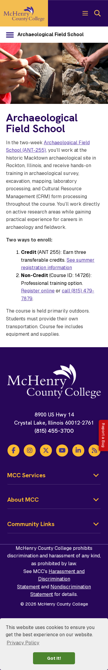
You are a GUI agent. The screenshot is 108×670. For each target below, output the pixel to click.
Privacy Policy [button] (23, 643)
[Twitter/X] (46, 450)
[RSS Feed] (94, 450)
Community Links (31, 524)
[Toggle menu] (85, 13)
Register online (38, 291)
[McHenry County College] (24, 13)
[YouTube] (62, 450)
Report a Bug (103, 435)
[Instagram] (30, 450)
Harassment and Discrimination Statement (51, 579)
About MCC (23, 499)
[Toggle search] (97, 13)
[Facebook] (14, 450)
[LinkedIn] (78, 450)
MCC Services (26, 475)
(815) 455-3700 (54, 430)
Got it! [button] (54, 658)
